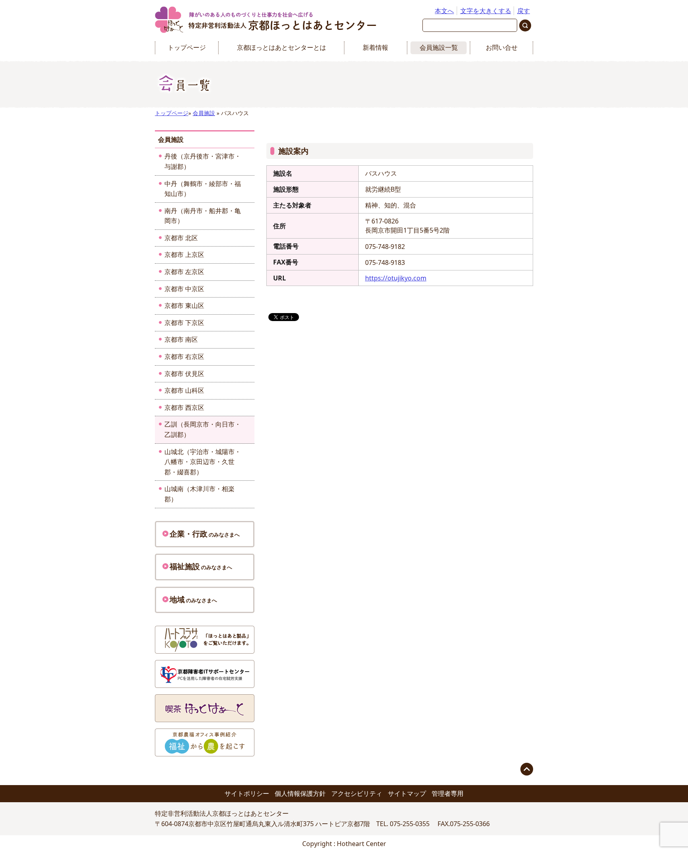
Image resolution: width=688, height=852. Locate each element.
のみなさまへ (205, 533)
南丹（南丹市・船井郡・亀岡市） (202, 215)
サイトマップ (407, 793)
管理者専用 (447, 793)
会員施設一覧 (439, 47)
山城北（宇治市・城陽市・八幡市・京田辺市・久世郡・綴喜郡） (202, 461)
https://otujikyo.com (395, 278)
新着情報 (375, 47)
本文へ (444, 10)
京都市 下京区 (184, 322)
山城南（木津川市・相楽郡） (199, 493)
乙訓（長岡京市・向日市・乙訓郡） (202, 429)
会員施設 (204, 113)
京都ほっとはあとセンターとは (281, 47)
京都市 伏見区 (184, 373)
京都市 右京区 (184, 356)
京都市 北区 (181, 237)
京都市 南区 (181, 339)
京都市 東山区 (184, 305)
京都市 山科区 (184, 390)
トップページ (187, 47)
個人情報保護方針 (300, 793)
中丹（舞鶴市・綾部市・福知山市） (202, 188)
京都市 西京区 (184, 407)
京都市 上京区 (184, 254)
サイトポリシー (247, 793)
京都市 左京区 (184, 271)
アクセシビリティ (356, 793)
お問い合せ (502, 47)
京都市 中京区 (184, 288)
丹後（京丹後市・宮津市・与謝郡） (202, 161)
